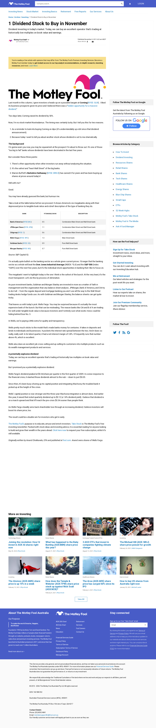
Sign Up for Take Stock (124, 249)
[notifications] (130, 3)
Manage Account (62, 655)
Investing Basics (49, 11)
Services (79, 625)
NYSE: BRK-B (53, 173)
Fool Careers (80, 628)
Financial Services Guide (64, 638)
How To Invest (122, 152)
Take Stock (76, 424)
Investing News (15, 11)
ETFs (118, 205)
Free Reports (80, 11)
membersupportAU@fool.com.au (46, 715)
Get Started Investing (123, 263)
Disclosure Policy (62, 651)
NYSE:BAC (27, 222)
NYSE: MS (26, 248)
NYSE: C (21, 232)
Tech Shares (121, 178)
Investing (24, 17)
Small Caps (121, 200)
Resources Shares (124, 162)
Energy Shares (122, 189)
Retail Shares (122, 168)
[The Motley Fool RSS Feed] (124, 332)
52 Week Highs (123, 210)
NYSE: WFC (24, 238)
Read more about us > (16, 651)
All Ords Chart (61, 625)
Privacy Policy (61, 641)
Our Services (96, 11)
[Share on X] (90, 41)
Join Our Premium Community (127, 302)
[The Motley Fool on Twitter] (115, 332)
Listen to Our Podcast (123, 289)
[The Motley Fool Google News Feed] (129, 332)
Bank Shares (121, 173)
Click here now (60, 430)
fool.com (67, 440)
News (58, 628)
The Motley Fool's (16, 424)
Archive (17, 17)
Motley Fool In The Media (127, 221)
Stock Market (32, 11)
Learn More (33, 66)
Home (10, 17)
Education (59, 632)
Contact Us (80, 632)
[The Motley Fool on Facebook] (120, 332)
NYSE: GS (26, 243)
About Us (109, 11)
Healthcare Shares (124, 184)
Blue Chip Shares (123, 194)
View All (81, 599)
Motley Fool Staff (20, 40)
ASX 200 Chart (61, 621)
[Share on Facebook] (87, 41)
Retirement (66, 11)
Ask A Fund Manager (125, 226)
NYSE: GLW (93, 102)
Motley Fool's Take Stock (127, 216)
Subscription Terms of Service (67, 648)
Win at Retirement (121, 276)
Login (141, 3)
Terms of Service (62, 644)
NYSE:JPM (28, 227)
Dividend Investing (124, 157)
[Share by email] (93, 41)
